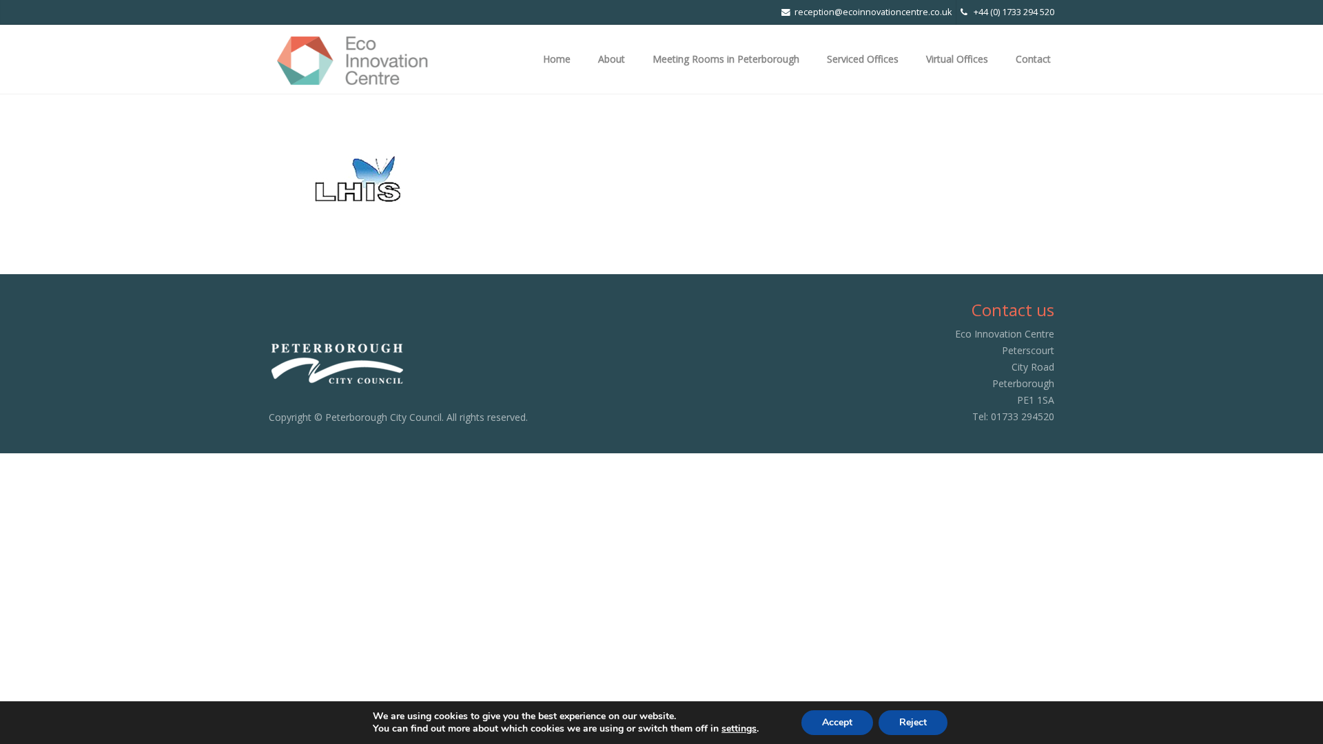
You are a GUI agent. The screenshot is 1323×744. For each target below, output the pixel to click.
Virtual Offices (957, 58)
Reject (913, 722)
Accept (837, 722)
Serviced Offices (863, 58)
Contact (1033, 58)
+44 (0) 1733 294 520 (1010, 12)
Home (557, 58)
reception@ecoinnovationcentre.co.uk (873, 12)
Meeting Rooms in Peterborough (726, 58)
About (611, 58)
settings (739, 729)
